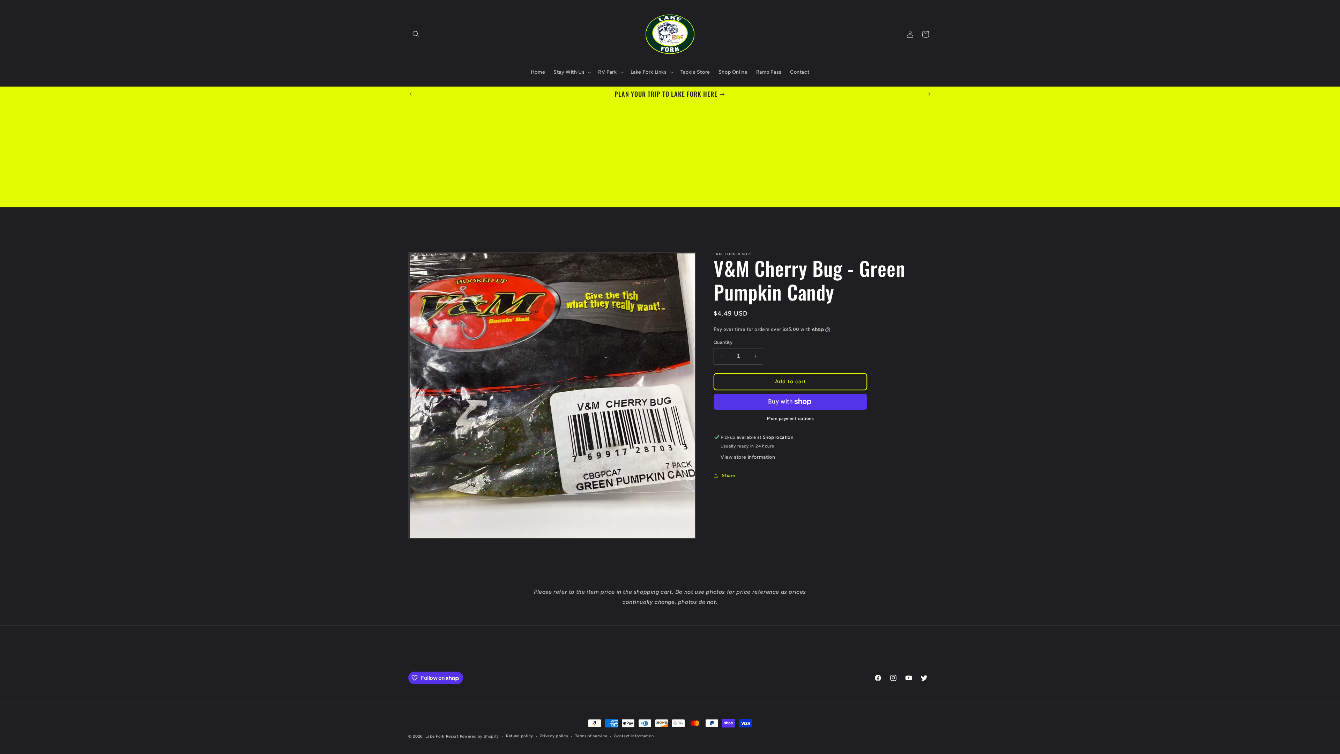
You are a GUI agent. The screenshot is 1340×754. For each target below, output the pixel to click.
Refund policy (519, 736)
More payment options (790, 418)
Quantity (723, 342)
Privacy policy (554, 736)
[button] (416, 34)
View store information (748, 457)
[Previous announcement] (410, 94)
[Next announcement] (929, 94)
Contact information (634, 736)
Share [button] (729, 476)
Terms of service (591, 736)
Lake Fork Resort (442, 736)
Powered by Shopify (479, 736)
